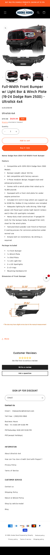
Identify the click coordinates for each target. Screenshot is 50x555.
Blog (7, 509)
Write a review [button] (25, 367)
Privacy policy (13, 539)
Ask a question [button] (25, 373)
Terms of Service (12, 471)
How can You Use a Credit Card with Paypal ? (23, 459)
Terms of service (25, 539)
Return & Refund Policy (14, 498)
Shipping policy (38, 539)
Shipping (5, 122)
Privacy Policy (10, 465)
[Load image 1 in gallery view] (12, 76)
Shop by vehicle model (14, 504)
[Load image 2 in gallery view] (25, 76)
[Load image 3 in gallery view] (38, 76)
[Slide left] (2, 77)
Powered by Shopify (26, 535)
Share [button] (6, 339)
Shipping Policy (11, 492)
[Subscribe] (42, 398)
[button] (5, 12)
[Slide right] (47, 77)
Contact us (9, 487)
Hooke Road (15, 535)
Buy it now (25, 148)
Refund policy (40, 535)
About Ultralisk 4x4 (13, 453)
